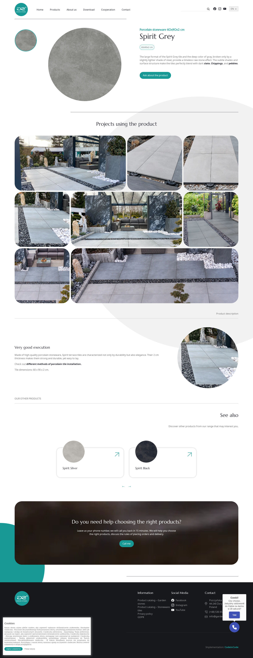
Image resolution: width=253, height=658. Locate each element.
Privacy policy (145, 613)
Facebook (181, 600)
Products (55, 9)
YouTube (180, 610)
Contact (126, 9)
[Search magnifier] (208, 9)
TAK (234, 615)
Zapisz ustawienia (13, 649)
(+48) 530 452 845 (218, 611)
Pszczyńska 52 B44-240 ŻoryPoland (218, 604)
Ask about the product (155, 75)
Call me (127, 543)
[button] (234, 627)
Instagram (181, 605)
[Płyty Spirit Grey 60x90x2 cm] (87, 64)
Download (89, 9)
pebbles (233, 63)
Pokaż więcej (29, 649)
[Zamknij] (246, 594)
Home (40, 9)
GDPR (141, 617)
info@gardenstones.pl (221, 616)
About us (72, 9)
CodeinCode (231, 647)
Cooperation (108, 9)
